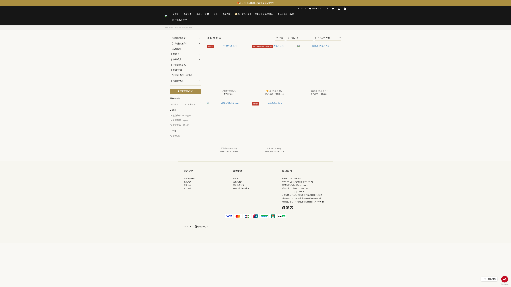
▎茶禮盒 (175, 54)
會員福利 (236, 179)
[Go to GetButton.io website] (504, 284)
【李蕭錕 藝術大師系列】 (183, 75)
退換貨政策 (237, 182)
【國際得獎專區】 (179, 38)
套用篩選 (186, 91)
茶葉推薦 (187, 14)
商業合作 (187, 185)
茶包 (207, 14)
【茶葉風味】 (177, 49)
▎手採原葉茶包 (178, 65)
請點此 (299, 182)
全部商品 (168, 28)
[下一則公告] (330, 3)
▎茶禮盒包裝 (177, 81)
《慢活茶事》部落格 (285, 14)
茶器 (216, 14)
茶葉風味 (226, 14)
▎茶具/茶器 (176, 70)
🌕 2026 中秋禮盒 (243, 14)
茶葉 (198, 14)
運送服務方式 (238, 185)
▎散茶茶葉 (177, 28)
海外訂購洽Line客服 (241, 188)
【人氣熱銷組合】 (179, 43)
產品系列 (187, 182)
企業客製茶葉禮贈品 (263, 14)
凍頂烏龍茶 (187, 28)
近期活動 (187, 188)
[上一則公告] (181, 3)
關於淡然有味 (178, 20)
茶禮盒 (175, 14)
